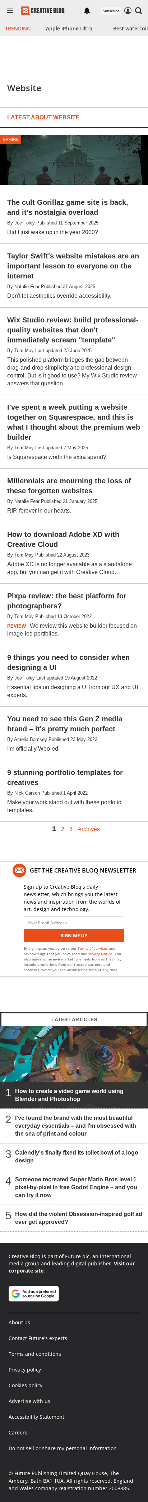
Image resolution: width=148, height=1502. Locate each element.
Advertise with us (29, 1401)
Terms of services (93, 948)
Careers (18, 1432)
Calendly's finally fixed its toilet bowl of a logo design (76, 1157)
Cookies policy (25, 1385)
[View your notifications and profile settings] (87, 11)
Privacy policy (25, 1369)
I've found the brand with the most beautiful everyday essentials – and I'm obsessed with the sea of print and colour (75, 1126)
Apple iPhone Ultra (69, 28)
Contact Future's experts (38, 1338)
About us (19, 1322)
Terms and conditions (35, 1353)
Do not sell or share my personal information (63, 1448)
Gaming (11, 139)
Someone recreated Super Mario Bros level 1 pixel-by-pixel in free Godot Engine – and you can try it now (76, 1188)
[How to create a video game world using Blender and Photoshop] (74, 1067)
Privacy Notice (100, 953)
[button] (138, 10)
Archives (89, 829)
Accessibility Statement (36, 1416)
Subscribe (111, 10)
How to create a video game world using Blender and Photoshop (69, 1095)
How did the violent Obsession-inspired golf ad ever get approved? (78, 1218)
